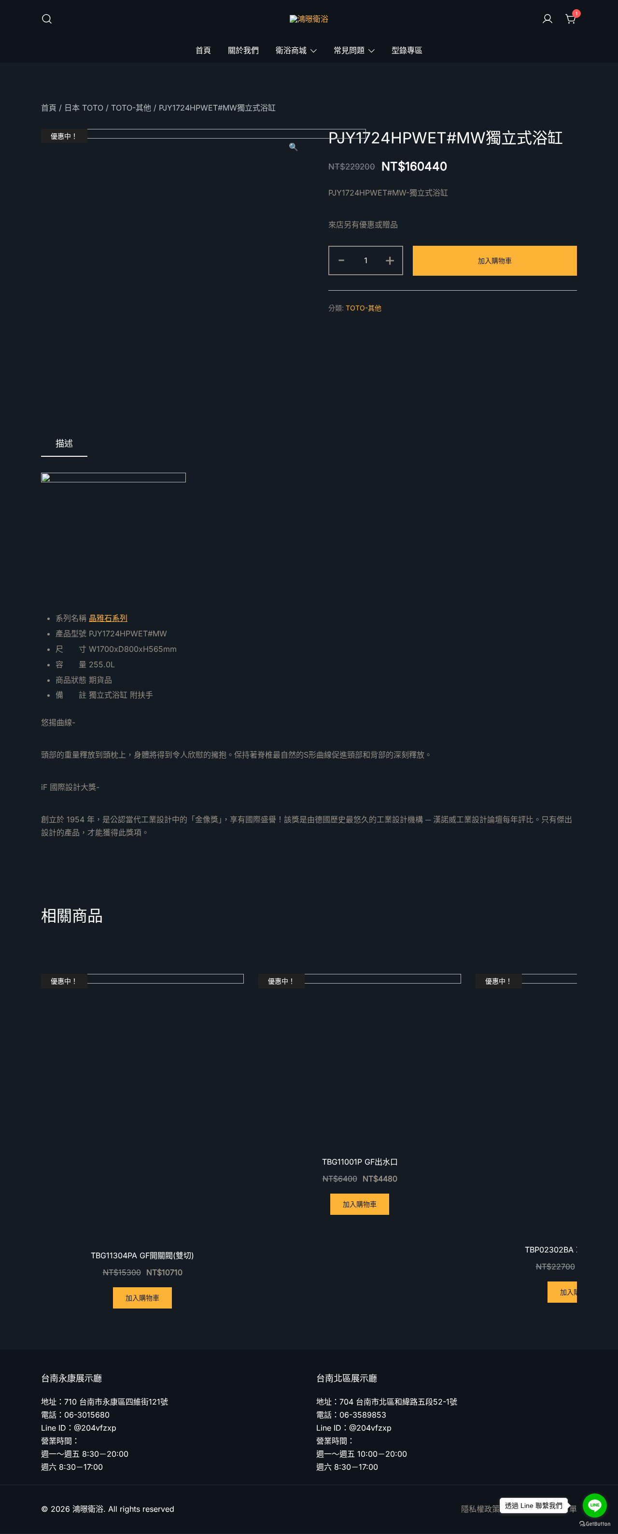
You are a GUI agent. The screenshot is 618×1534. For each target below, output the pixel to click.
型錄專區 (407, 50)
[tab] (64, 444)
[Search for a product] (47, 19)
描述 (64, 443)
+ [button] (389, 259)
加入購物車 (495, 260)
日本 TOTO (83, 108)
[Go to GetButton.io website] (594, 1524)
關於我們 (243, 50)
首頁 (203, 50)
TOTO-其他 (131, 108)
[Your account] (547, 19)
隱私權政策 (480, 1509)
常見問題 (349, 50)
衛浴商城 (291, 50)
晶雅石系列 (108, 618)
